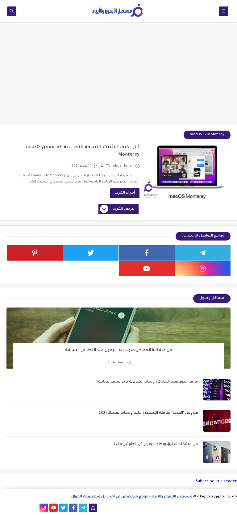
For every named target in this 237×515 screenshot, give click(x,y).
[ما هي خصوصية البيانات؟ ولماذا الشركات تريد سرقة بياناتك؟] (217, 389)
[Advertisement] (118, 76)
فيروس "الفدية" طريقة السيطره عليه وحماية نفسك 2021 (148, 413)
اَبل (102, 166)
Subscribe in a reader (216, 481)
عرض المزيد (124, 209)
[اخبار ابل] (4, 508)
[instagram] (203, 268)
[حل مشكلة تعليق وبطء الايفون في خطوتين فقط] (217, 452)
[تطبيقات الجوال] (34, 508)
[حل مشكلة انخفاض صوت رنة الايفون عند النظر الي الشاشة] (118, 338)
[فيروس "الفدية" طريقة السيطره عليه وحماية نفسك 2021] (217, 421)
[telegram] (203, 253)
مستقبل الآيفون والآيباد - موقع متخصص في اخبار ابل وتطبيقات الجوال (131, 497)
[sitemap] (93, 508)
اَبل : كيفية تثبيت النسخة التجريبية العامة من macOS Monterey (82, 151)
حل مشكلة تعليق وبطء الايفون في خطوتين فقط (155, 444)
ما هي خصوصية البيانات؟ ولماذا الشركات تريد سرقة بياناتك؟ (147, 382)
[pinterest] (35, 253)
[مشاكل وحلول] (24, 508)
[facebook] (147, 253)
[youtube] (147, 268)
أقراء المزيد (125, 193)
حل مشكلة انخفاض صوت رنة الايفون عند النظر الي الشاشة (118, 350)
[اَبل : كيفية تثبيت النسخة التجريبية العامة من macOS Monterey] (187, 171)
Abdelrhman (117, 363)
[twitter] (91, 253)
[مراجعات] (14, 508)
